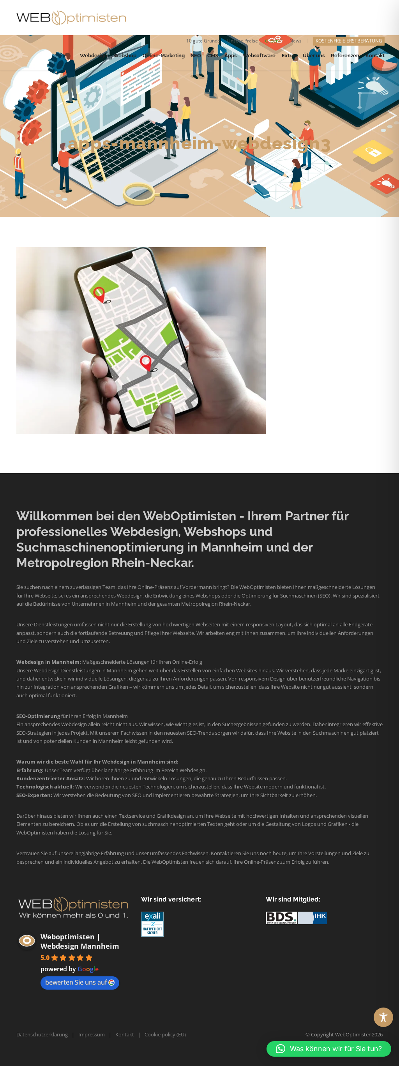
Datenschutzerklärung (42, 1034)
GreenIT (273, 40)
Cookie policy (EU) (165, 1034)
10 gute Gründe (203, 40)
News (296, 40)
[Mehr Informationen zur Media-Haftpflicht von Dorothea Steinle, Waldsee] (152, 924)
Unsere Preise (242, 40)
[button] (329, 1049)
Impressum (91, 1034)
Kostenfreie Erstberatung (349, 40)
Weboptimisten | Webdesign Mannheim (80, 941)
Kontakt (124, 1034)
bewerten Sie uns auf (76, 982)
